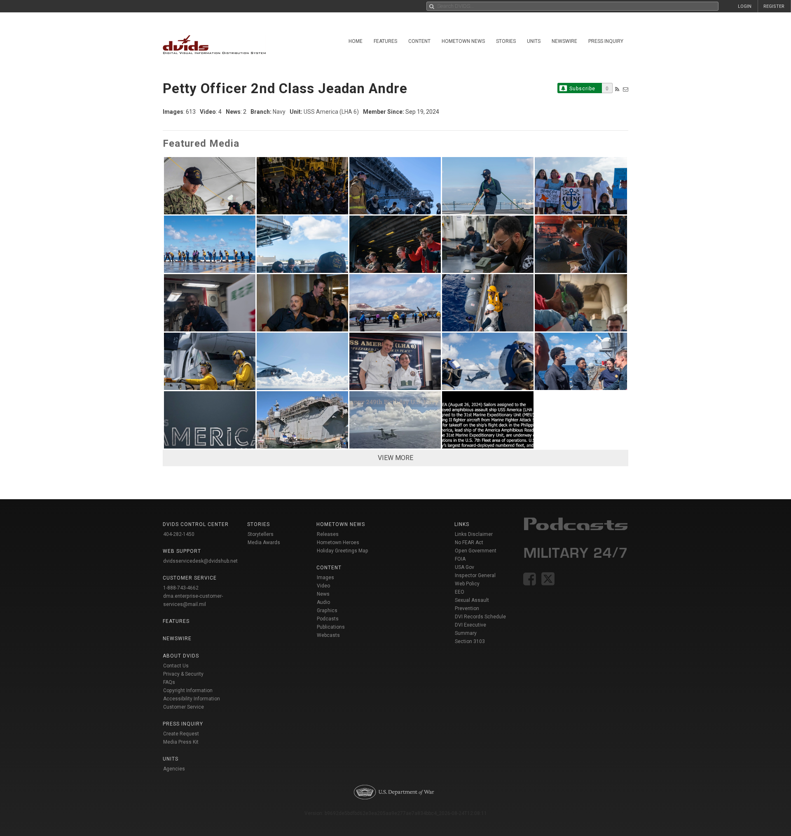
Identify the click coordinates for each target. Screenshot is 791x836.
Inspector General (475, 575)
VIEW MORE (395, 458)
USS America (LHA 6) (331, 111)
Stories (506, 41)
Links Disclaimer (474, 534)
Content (419, 41)
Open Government (475, 551)
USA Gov (464, 567)
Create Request (181, 734)
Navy (279, 111)
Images (325, 577)
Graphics (327, 610)
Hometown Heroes (338, 542)
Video (323, 586)
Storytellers (261, 534)
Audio (323, 602)
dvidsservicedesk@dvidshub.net (200, 561)
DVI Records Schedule (480, 617)
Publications (331, 627)
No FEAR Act (469, 542)
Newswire (564, 41)
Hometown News (463, 41)
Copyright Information (188, 690)
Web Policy (467, 584)
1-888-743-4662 (181, 588)
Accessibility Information (191, 699)
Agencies (174, 769)
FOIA (460, 559)
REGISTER (773, 6)
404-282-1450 (178, 534)
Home (356, 41)
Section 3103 (470, 641)
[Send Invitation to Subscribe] (625, 89)
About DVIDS (181, 656)
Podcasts (328, 619)
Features (385, 41)
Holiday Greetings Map (342, 551)
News (323, 594)
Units (534, 41)
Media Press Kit (181, 742)
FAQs (169, 682)
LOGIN (744, 6)
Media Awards (264, 542)
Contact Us (176, 666)
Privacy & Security (183, 674)
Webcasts (328, 635)
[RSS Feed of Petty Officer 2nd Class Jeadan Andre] (617, 89)
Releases (328, 534)
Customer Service (183, 707)
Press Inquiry (605, 41)
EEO (459, 592)
